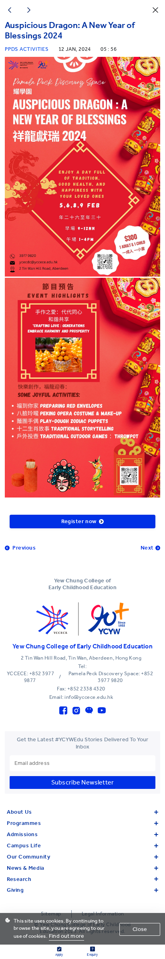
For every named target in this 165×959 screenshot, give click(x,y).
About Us (19, 812)
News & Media (25, 868)
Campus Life (24, 845)
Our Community (28, 856)
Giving (15, 890)
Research (19, 879)
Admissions (22, 834)
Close (140, 929)
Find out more (66, 936)
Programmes (24, 823)
